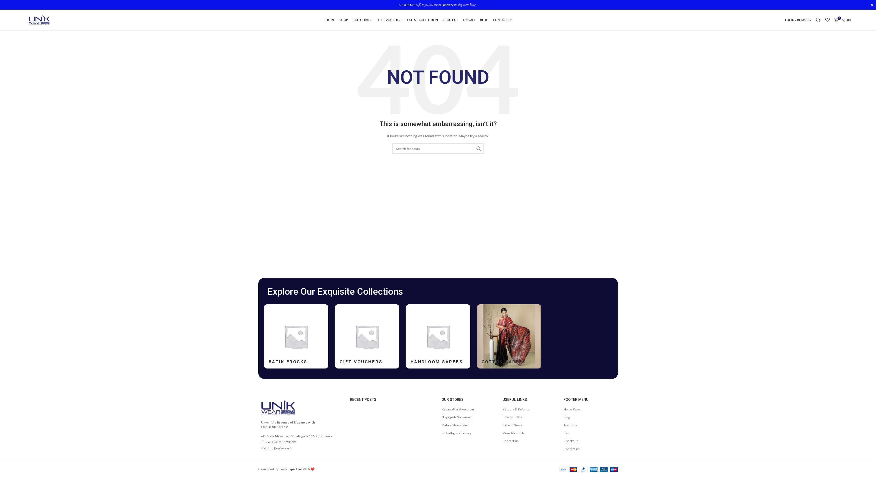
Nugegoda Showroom (457, 417)
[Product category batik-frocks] (296, 336)
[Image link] (278, 407)
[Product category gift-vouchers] (367, 336)
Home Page (572, 409)
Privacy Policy (512, 417)
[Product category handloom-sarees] (438, 336)
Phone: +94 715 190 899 (278, 442)
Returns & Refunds (516, 409)
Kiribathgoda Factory (457, 433)
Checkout (571, 441)
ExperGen (295, 469)
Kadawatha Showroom (458, 409)
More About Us (513, 433)
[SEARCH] (478, 148)
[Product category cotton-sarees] (509, 336)
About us (570, 425)
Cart (567, 433)
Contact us (510, 441)
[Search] (818, 20)
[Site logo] (39, 20)
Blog (567, 417)
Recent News (512, 425)
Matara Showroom (455, 425)
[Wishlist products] (827, 20)
